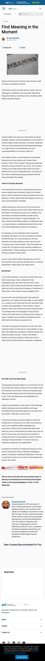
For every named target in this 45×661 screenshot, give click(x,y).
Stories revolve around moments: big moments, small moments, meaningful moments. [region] (21, 82)
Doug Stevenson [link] (14, 38)
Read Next (9, 572)
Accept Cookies (22, 657)
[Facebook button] (4, 643)
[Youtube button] (24, 643)
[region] (22, 183)
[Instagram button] (19, 643)
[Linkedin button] (14, 643)
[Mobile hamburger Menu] (4, 8)
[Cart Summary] (40, 8)
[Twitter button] (9, 643)
